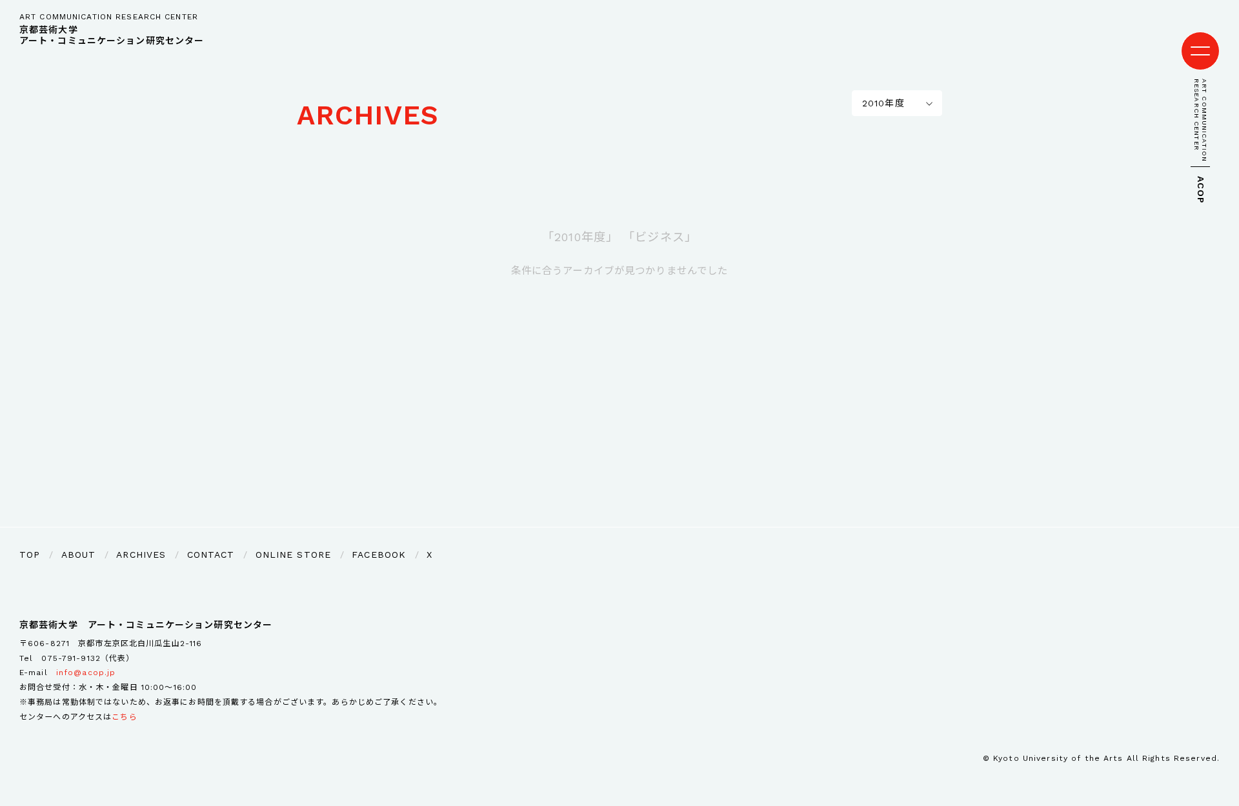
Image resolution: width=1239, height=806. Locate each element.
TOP (29, 554)
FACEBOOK (379, 554)
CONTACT (211, 554)
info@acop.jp (86, 672)
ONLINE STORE (293, 554)
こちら (124, 717)
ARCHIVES (368, 115)
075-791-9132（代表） (87, 658)
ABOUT (78, 554)
